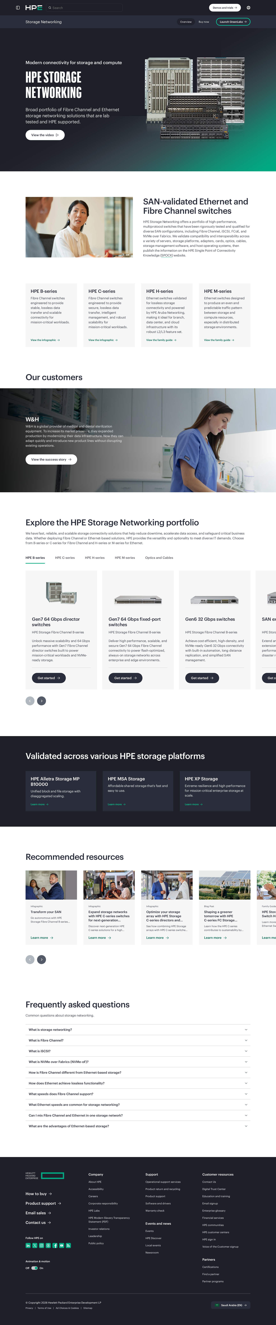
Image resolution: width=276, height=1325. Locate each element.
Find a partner (210, 1274)
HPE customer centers (215, 1232)
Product (41, 1203)
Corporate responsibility (103, 1203)
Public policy (96, 1243)
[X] (34, 1245)
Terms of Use (44, 1308)
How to (36, 1193)
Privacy (29, 1308)
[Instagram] (41, 1245)
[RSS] (68, 1245)
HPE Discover (153, 1238)
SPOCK (166, 255)
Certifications (210, 1267)
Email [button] (36, 1213)
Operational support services (163, 1181)
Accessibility (95, 1189)
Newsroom (152, 1252)
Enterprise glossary (213, 1210)
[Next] (41, 700)
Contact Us (209, 1181)
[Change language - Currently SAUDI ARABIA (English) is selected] (248, 7)
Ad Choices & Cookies (67, 1308)
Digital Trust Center (214, 1189)
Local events (153, 1245)
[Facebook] (54, 1245)
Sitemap (87, 1308)
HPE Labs (94, 1210)
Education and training (216, 1196)
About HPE (94, 1181)
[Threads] (48, 1245)
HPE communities (213, 1225)
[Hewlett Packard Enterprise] (34, 7)
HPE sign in (209, 1239)
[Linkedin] (28, 1245)
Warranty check (155, 1210)
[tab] (35, 558)
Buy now (204, 21)
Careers (93, 1196)
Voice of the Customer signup (220, 1246)
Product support (155, 1196)
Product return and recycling (163, 1189)
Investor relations (99, 1228)
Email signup (210, 1203)
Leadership (95, 1236)
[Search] (50, 8)
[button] (18, 8)
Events (150, 1231)
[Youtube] (61, 1245)
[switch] (33, 1268)
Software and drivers (158, 1203)
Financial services (213, 1217)
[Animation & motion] (34, 1268)
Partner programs (213, 1281)
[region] (138, 440)
